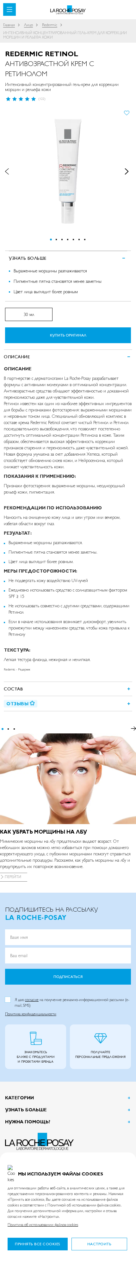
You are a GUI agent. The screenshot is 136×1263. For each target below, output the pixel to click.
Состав (13, 688)
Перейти (13, 877)
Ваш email (19, 955)
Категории (19, 1097)
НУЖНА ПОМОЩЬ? (27, 1121)
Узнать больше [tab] (27, 258)
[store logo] (68, 10)
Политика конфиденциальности (30, 1014)
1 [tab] (2, 729)
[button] (10, 171)
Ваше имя (19, 937)
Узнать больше (26, 1109)
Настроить (99, 1244)
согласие (32, 1000)
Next (133, 728)
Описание (17, 356)
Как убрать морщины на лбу (43, 832)
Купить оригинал (68, 335)
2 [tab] (8, 729)
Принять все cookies (37, 1244)
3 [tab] (14, 729)
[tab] (68, 356)
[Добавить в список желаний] (126, 112)
